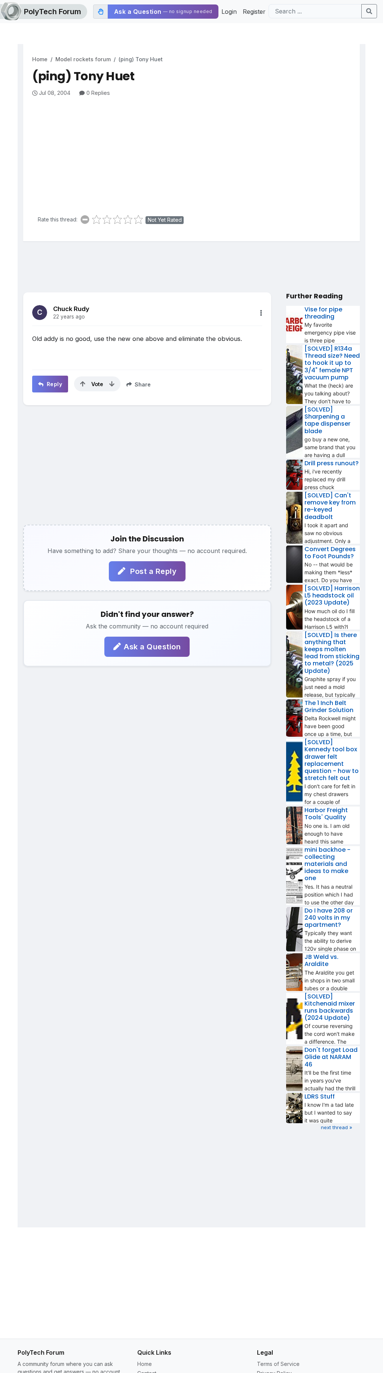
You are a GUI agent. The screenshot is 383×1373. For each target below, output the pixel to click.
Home (40, 59)
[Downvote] (111, 384)
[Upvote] (82, 384)
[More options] (261, 312)
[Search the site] (369, 11)
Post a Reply (152, 571)
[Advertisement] (196, 153)
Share (142, 384)
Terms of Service (278, 1364)
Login (229, 11)
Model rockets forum (83, 59)
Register (254, 11)
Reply (53, 384)
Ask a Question (152, 646)
